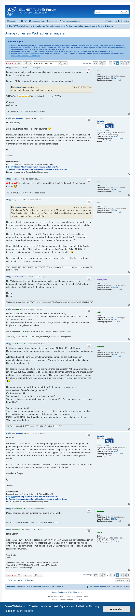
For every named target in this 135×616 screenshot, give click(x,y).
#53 (7, 179)
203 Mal (114, 210)
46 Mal (117, 322)
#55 (7, 277)
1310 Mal (114, 287)
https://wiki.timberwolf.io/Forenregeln (25, 55)
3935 (106, 283)
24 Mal (113, 78)
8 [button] (125, 63)
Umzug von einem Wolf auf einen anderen (35, 33)
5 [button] (114, 63)
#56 (7, 309)
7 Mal (113, 540)
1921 (106, 350)
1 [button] (104, 63)
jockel (99, 202)
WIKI (13, 167)
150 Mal (118, 80)
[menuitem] (24, 21)
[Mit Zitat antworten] (89, 70)
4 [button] (110, 63)
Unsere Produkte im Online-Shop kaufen (67, 592)
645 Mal (114, 354)
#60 (7, 529)
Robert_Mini (102, 279)
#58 (7, 433)
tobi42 (99, 532)
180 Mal (118, 212)
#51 (7, 68)
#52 (7, 118)
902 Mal (118, 356)
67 (106, 316)
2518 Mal (118, 289)
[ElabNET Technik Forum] (12, 10)
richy (99, 312)
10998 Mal (119, 139)
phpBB (58, 596)
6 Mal (117, 542)
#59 (7, 509)
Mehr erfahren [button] (25, 610)
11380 (107, 131)
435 (106, 206)
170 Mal (114, 320)
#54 (7, 200)
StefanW (18, 87)
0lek (99, 70)
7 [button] (121, 63)
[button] (95, 63)
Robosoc (100, 346)
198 (106, 74)
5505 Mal (114, 137)
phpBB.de (79, 599)
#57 (7, 344)
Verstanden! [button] (116, 609)
